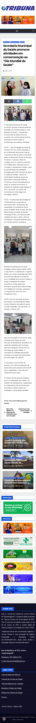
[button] (18, 20)
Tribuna (20, 446)
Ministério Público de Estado (11, 688)
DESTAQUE (6, 42)
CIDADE (14, 458)
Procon (4, 697)
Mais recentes (15, 42)
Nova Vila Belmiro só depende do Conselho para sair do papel (11, 412)
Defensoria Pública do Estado (12, 693)
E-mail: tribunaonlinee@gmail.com (13, 661)
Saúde (22, 42)
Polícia (24, 437)
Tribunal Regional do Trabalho (12, 684)
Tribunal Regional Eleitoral (10, 675)
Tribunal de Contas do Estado (12, 679)
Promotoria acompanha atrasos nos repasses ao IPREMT (17, 482)
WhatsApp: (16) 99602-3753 (11, 657)
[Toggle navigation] (17, 31)
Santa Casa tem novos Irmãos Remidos (24, 410)
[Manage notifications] (4, 718)
